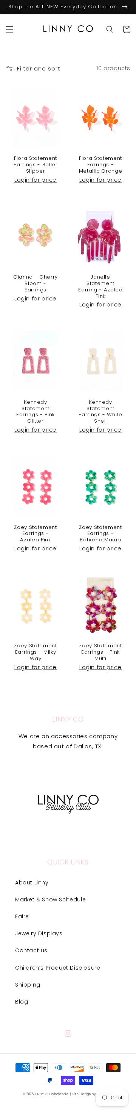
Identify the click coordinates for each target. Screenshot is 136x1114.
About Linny (32, 882)
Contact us (31, 950)
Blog (21, 1001)
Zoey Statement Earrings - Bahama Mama (100, 533)
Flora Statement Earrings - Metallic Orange (100, 164)
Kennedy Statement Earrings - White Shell (100, 411)
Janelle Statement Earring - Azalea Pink (100, 286)
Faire (22, 916)
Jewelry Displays (39, 933)
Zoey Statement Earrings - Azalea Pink (35, 533)
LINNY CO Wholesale (52, 1094)
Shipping (27, 984)
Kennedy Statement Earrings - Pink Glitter (35, 411)
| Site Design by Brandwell (91, 1094)
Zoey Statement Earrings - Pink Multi (100, 652)
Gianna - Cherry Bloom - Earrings (35, 283)
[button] (9, 29)
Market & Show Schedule (50, 899)
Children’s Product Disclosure (57, 967)
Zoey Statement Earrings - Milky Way (35, 652)
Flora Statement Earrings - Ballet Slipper (35, 164)
